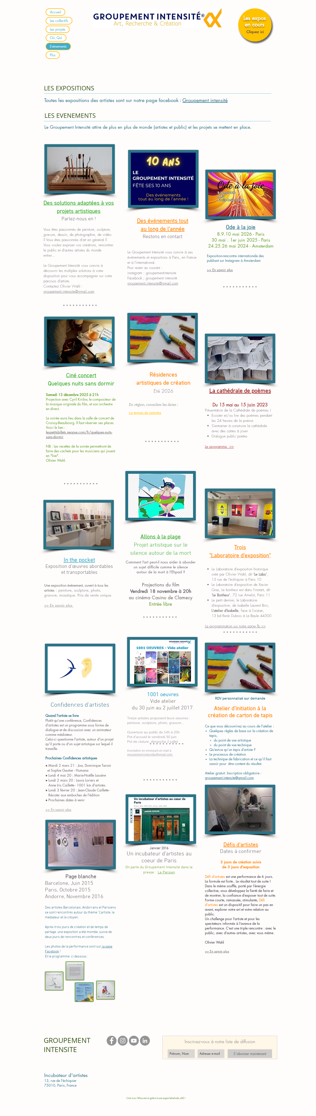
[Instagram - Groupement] (123, 1041)
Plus (53, 55)
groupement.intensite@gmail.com (68, 291)
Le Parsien (166, 872)
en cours (254, 24)
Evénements (58, 46)
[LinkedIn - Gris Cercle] (145, 1041)
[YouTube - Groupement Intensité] (134, 1041)
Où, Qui (56, 37)
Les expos (254, 18)
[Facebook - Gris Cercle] (112, 1041)
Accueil (55, 12)
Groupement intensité (205, 100)
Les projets (57, 29)
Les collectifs (59, 20)
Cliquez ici (255, 31)
